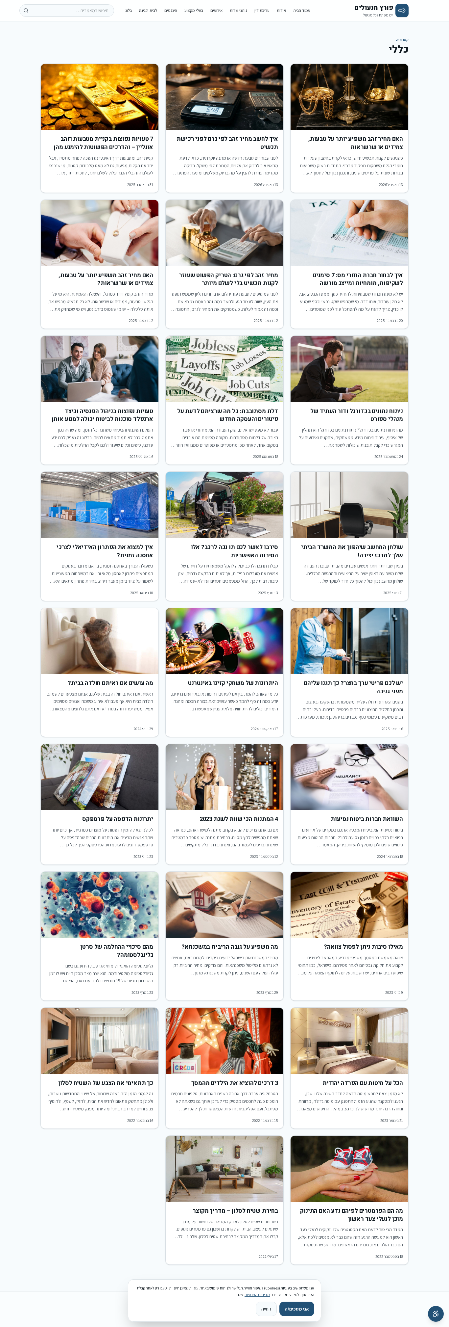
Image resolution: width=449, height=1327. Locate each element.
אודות (281, 10)
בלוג (128, 10)
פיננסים (170, 10)
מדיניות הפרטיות (257, 1294)
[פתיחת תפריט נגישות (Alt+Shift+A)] (436, 1314)
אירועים (216, 10)
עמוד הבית (301, 10)
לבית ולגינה (148, 10)
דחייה (266, 1309)
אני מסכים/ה (297, 1309)
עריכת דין (262, 10)
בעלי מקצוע (193, 10)
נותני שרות (238, 10)
